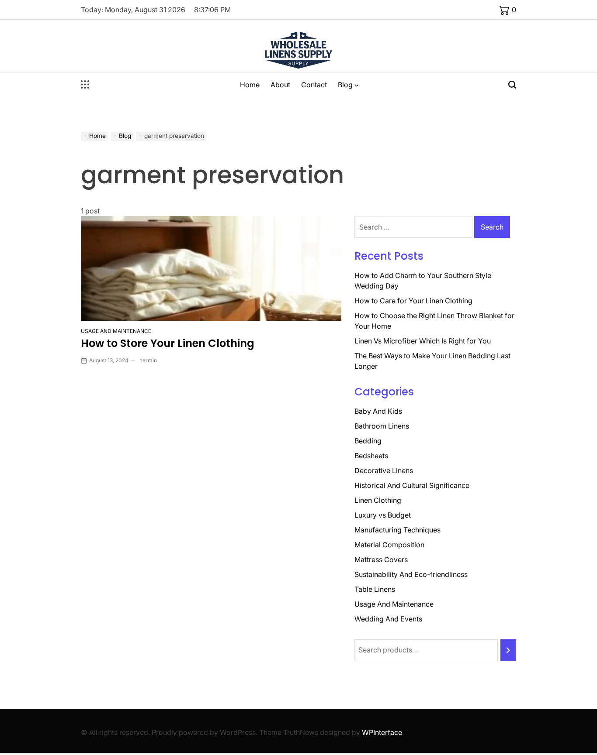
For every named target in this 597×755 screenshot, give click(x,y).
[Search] (508, 650)
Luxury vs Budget (382, 515)
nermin (148, 360)
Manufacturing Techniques (397, 529)
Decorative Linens (383, 470)
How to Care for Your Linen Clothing (413, 300)
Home (250, 84)
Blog (345, 84)
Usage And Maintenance (116, 331)
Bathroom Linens (381, 426)
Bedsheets (371, 455)
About (280, 84)
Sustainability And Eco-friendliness (411, 574)
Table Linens (374, 589)
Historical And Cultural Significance (411, 485)
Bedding (368, 440)
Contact (314, 84)
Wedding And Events (388, 618)
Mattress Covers (381, 559)
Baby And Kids (378, 411)
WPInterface (382, 732)
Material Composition (389, 544)
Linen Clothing (377, 500)
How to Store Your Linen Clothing (167, 343)
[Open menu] (85, 84)
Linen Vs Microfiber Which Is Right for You (422, 340)
